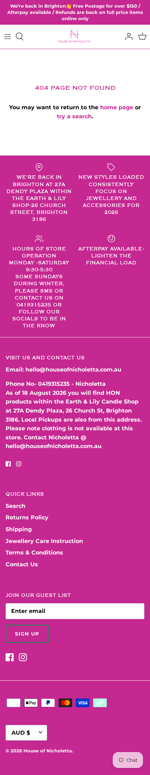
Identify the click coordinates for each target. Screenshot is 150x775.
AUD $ (21, 732)
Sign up (27, 634)
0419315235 (54, 384)
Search (15, 506)
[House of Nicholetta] (75, 36)
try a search (74, 116)
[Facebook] (8, 463)
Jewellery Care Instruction (44, 541)
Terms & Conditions (34, 552)
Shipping (19, 529)
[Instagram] (18, 463)
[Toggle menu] (7, 36)
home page (116, 107)
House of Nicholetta (47, 750)
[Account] (127, 36)
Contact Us (22, 564)
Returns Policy (27, 517)
